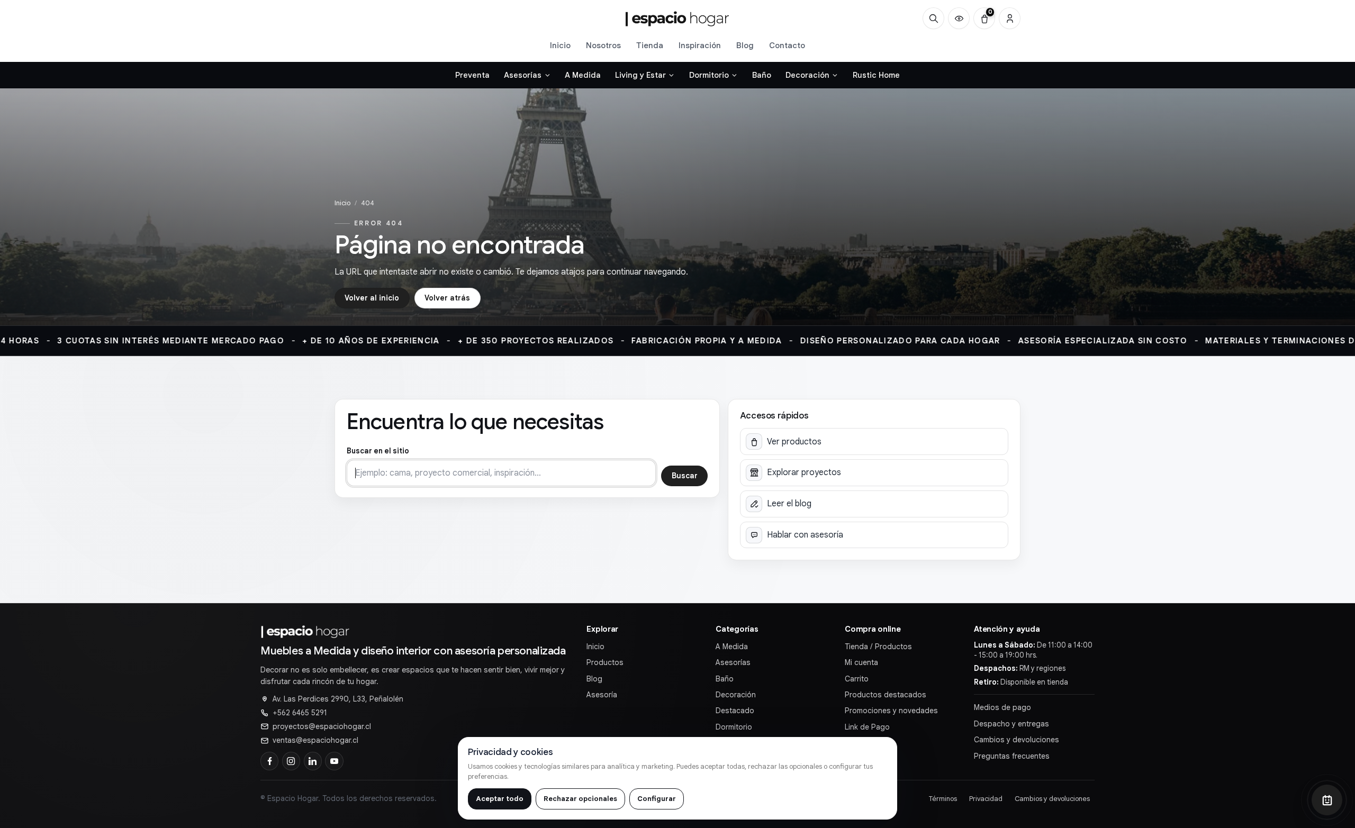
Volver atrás (447, 298)
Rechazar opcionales (580, 798)
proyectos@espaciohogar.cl (322, 726)
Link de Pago (867, 727)
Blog (745, 45)
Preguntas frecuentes (1012, 756)
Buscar (685, 475)
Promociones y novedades (891, 710)
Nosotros (603, 45)
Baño (725, 679)
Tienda (649, 45)
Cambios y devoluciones (1016, 739)
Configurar (656, 798)
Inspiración (700, 45)
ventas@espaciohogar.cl (315, 740)
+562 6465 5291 (300, 712)
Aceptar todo (499, 798)
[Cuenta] (1009, 18)
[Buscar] (933, 18)
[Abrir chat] (1327, 800)
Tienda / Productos (878, 646)
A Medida (732, 646)
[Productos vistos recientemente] (959, 18)
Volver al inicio (372, 298)
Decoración (736, 694)
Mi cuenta (861, 662)
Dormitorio (734, 727)
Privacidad (985, 798)
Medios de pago (1002, 707)
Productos (605, 662)
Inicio (560, 45)
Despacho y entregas (1011, 724)
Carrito (857, 679)
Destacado (735, 710)
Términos (943, 798)
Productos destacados (885, 694)
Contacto (787, 45)
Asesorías (733, 662)
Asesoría (601, 694)
